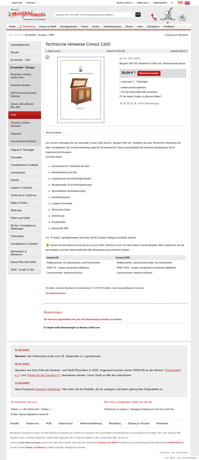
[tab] (54, 133)
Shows (129, 26)
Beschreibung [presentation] (53, 132)
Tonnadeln (16, 157)
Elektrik (15, 180)
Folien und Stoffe (20, 218)
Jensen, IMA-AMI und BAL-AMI (22, 106)
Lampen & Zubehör (21, 187)
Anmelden (142, 3)
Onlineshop (29, 26)
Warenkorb (160, 3)
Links (140, 26)
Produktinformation (56, 293)
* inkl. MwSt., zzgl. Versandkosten (174, 452)
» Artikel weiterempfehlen (133, 87)
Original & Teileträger (22, 149)
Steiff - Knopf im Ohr (22, 269)
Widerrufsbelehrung (91, 423)
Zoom (47, 57)
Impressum (32, 423)
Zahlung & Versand (138, 423)
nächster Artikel (178, 51)
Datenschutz (66, 423)
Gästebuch (153, 26)
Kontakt (31, 3)
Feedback (169, 26)
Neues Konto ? (125, 3)
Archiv (96, 26)
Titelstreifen (17, 236)
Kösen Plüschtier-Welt (23, 262)
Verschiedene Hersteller (23, 141)
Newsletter (162, 423)
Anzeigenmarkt (68, 26)
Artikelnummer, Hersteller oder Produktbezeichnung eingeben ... (86, 15)
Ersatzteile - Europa (35, 35)
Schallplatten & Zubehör (24, 243)
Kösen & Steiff (47, 26)
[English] (188, 4)
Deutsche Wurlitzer (21, 85)
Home (12, 26)
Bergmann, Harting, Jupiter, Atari (21, 76)
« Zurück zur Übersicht (176, 35)
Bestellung (115, 423)
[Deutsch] (181, 4)
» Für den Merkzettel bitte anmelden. (139, 92)
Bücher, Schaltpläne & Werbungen (23, 227)
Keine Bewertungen (148, 103)
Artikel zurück (54, 51)
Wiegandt (16, 133)
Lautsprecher (18, 172)
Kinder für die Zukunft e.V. (44, 375)
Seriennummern (112, 26)
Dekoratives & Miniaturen (19, 253)
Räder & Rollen (19, 202)
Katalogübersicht (20, 44)
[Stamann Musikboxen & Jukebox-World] (27, 15)
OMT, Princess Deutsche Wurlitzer (24, 95)
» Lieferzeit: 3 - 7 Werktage (134, 81)
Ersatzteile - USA (20, 59)
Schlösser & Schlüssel (23, 195)
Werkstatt (16, 210)
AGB (48, 423)
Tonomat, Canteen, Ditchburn (21, 124)
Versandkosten (189, 458)
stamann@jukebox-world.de (34, 414)
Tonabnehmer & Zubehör (24, 164)
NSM (51, 35)
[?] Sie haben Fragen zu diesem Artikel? (140, 96)
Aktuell (14, 52)
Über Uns (17, 3)
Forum (84, 26)
